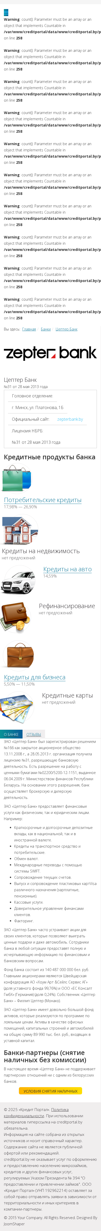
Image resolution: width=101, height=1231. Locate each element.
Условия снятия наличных (50, 1091)
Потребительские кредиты (43, 499)
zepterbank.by (70, 419)
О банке (11, 734)
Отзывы (33, 734)
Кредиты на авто (67, 569)
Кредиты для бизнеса (35, 677)
